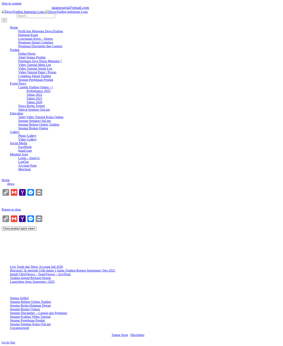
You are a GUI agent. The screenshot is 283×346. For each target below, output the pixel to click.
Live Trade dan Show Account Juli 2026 (36, 266)
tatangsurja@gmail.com (70, 7)
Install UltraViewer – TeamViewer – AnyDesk (40, 274)
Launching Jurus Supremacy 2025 (32, 281)
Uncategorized (19, 328)
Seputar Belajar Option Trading (30, 302)
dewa (10, 184)
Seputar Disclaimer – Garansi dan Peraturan (38, 313)
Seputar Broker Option (25, 309)
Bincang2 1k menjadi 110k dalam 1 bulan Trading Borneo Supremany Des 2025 (62, 270)
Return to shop (11, 209)
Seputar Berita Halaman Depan (30, 305)
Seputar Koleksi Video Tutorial (30, 316)
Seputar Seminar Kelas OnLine (30, 324)
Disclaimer (137, 335)
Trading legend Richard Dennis (30, 278)
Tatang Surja (119, 335)
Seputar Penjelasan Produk (27, 320)
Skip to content (11, 3)
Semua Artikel (19, 298)
